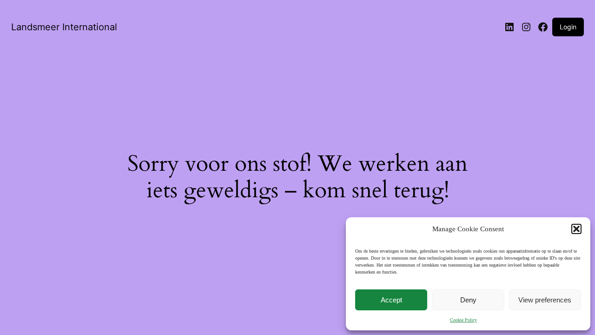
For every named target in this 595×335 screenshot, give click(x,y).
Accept (391, 300)
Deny (468, 300)
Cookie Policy (463, 319)
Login (568, 27)
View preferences (544, 300)
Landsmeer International (64, 27)
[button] (576, 229)
